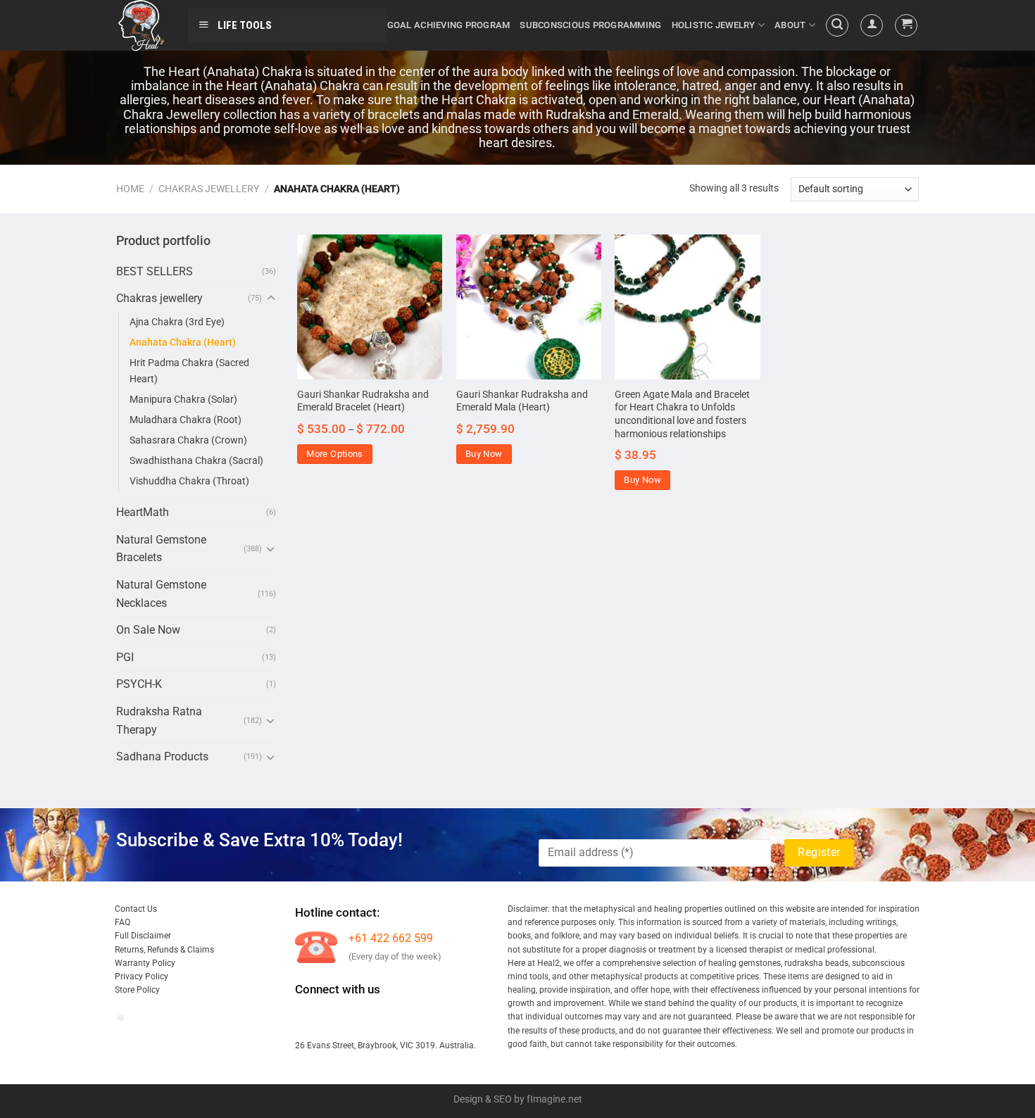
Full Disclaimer (143, 936)
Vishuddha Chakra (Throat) (189, 481)
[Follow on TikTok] (358, 1018)
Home (130, 188)
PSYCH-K (139, 684)
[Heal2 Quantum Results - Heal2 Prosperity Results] (141, 25)
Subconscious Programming (590, 25)
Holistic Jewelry (713, 25)
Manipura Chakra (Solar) (183, 400)
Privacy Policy (141, 976)
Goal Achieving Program (448, 25)
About (789, 25)
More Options (334, 453)
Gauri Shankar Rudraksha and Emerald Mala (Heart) (522, 401)
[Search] (837, 25)
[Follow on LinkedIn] (409, 1018)
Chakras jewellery (208, 188)
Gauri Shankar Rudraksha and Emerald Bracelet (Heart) (363, 401)
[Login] (871, 25)
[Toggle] (271, 298)
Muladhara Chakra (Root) (186, 420)
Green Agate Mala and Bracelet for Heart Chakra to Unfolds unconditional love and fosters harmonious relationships (682, 414)
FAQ (122, 922)
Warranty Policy (145, 963)
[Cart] (906, 25)
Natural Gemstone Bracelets (161, 549)
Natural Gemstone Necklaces (161, 594)
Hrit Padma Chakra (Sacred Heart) (189, 371)
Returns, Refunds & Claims (164, 950)
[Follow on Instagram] (333, 1018)
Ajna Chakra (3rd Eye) (177, 322)
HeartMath (142, 512)
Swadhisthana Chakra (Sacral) (196, 461)
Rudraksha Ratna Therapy (159, 720)
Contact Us (136, 909)
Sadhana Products (162, 756)
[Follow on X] (384, 1018)
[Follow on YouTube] (434, 1018)
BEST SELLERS (154, 271)
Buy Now (484, 453)
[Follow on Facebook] (308, 1018)
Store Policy (137, 990)
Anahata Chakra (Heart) (183, 342)
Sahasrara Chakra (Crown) (188, 440)
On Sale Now (148, 629)
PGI (125, 657)
